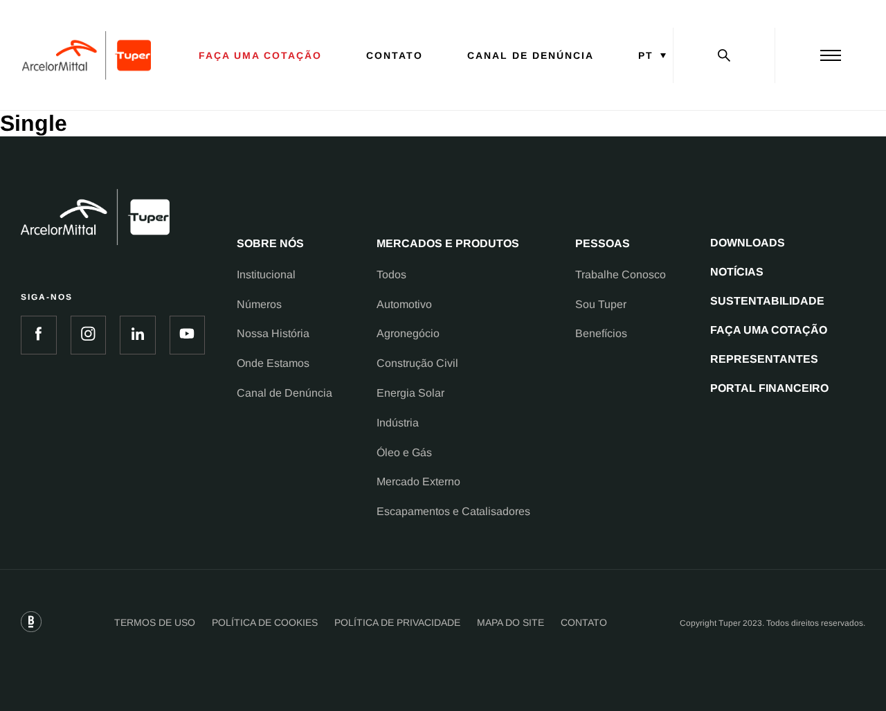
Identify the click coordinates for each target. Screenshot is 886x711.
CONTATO (394, 55)
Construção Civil (417, 363)
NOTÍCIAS (736, 272)
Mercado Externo (418, 481)
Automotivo (404, 304)
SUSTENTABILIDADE (767, 301)
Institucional (266, 274)
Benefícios (601, 333)
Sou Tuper (600, 304)
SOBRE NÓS (270, 243)
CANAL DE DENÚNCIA (530, 55)
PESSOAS (602, 243)
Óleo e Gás (404, 452)
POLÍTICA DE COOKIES (265, 622)
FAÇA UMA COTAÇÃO (260, 55)
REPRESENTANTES (764, 359)
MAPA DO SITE (510, 622)
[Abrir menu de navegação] (830, 55)
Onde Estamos (273, 363)
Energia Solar (410, 393)
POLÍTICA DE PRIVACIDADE (397, 622)
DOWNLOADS (747, 243)
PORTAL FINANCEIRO (769, 388)
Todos (391, 274)
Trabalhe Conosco (620, 274)
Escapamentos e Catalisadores (453, 511)
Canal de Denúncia (284, 393)
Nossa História (273, 333)
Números (259, 304)
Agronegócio (408, 333)
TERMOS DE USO (154, 622)
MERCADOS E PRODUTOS (448, 243)
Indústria (398, 423)
